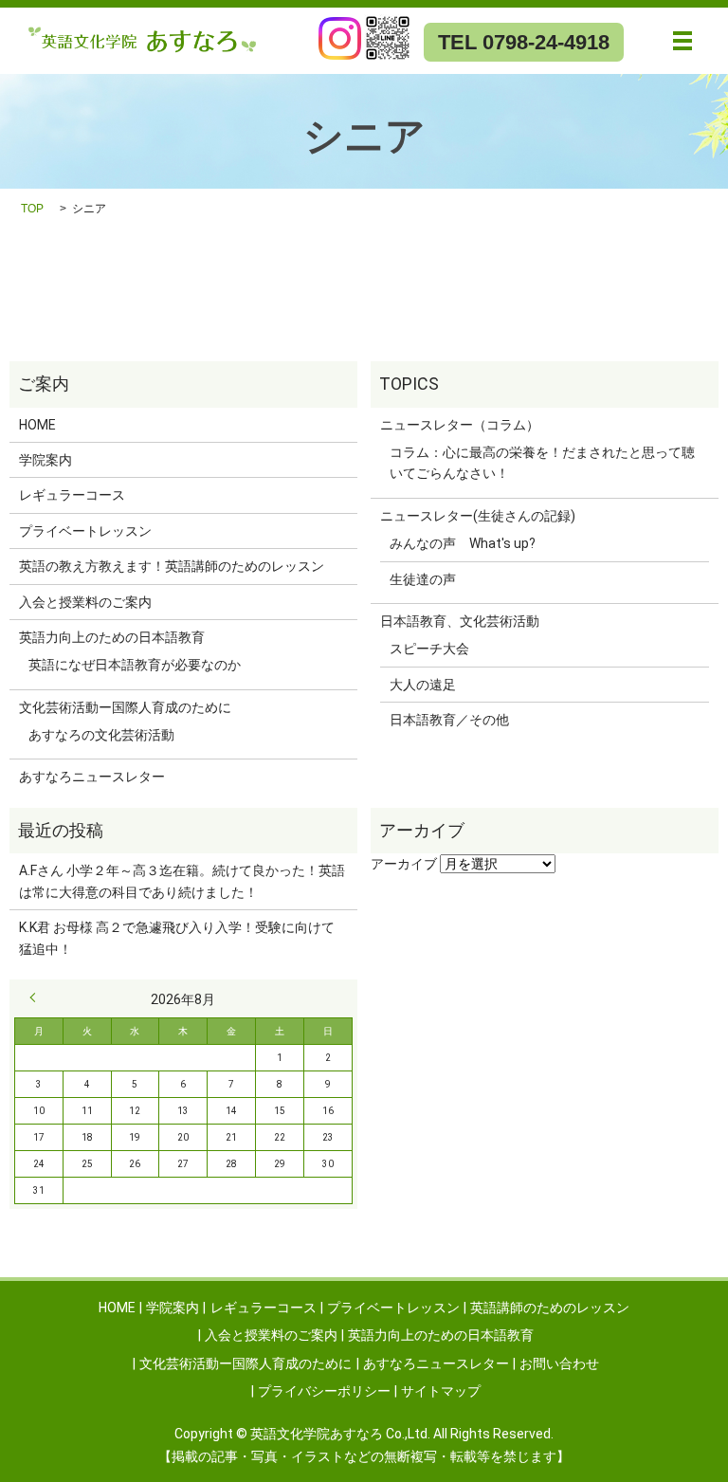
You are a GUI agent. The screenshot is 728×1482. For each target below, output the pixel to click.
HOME (37, 424)
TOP (32, 208)
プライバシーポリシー (324, 1391)
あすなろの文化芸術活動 (101, 734)
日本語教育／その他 (449, 719)
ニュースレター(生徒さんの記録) (477, 515)
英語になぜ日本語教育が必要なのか (134, 664)
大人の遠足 (423, 684)
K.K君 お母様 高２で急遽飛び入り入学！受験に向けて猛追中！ (177, 938)
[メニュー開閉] (682, 40)
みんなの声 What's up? (463, 543)
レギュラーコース (72, 495)
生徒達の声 (423, 579)
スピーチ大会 (429, 648)
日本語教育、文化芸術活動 (459, 621)
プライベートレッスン (85, 531)
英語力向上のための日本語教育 (112, 637)
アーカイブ (404, 863)
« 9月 (37, 997)
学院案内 (45, 459)
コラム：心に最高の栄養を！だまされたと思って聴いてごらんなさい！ (542, 463)
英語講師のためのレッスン (549, 1307)
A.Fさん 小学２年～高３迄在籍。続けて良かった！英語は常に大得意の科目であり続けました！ (182, 881)
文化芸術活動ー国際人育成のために (125, 707)
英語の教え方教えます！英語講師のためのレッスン (171, 566)
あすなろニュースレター (92, 776)
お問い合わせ (559, 1363)
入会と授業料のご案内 (85, 602)
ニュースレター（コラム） (459, 424)
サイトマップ (441, 1391)
